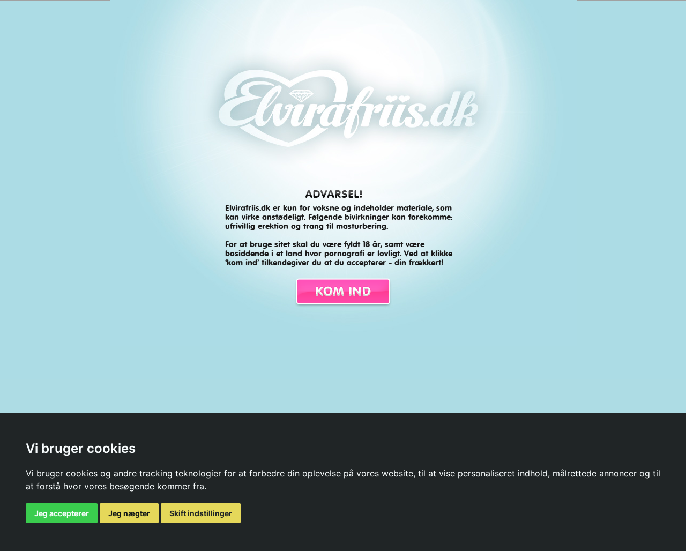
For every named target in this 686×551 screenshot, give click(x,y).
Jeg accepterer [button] (61, 513)
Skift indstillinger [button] (200, 513)
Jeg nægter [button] (129, 513)
